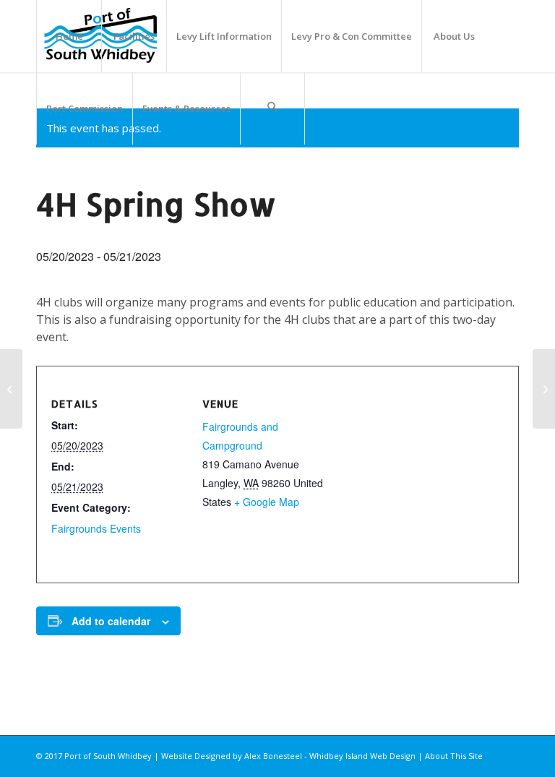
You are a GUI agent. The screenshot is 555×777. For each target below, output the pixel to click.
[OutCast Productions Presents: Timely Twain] (11, 389)
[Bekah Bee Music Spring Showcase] (544, 389)
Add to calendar (111, 621)
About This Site (454, 755)
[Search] (272, 108)
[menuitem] (68, 36)
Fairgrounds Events (96, 528)
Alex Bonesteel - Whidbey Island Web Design (330, 755)
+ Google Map (266, 501)
